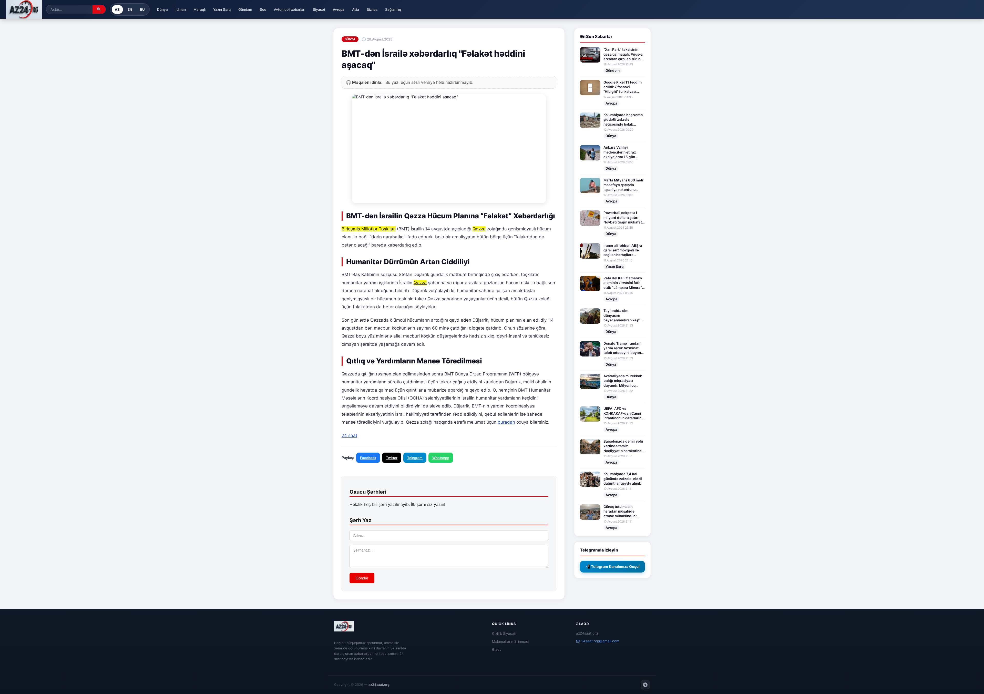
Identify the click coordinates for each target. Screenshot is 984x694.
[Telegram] (645, 684)
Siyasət (319, 9)
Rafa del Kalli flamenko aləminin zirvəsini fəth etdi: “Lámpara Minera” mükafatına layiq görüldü (622, 283)
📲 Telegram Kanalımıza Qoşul (613, 566)
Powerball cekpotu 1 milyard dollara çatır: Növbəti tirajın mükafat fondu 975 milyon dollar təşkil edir (623, 217)
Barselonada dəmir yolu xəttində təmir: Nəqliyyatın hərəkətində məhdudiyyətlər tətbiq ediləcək (623, 446)
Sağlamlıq (393, 9)
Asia (355, 9)
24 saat (349, 435)
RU (142, 9)
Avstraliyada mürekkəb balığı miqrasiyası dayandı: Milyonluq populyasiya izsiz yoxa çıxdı (622, 381)
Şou (263, 9)
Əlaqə (496, 649)
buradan (506, 422)
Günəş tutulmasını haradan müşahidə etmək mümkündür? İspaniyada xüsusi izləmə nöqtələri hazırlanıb (620, 511)
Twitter (391, 458)
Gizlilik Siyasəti (504, 633)
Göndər (362, 578)
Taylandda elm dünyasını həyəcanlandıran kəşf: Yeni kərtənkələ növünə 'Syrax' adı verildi (623, 315)
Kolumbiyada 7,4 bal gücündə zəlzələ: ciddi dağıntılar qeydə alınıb (622, 478)
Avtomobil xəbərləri (289, 9)
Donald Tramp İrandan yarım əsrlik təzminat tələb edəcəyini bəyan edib (622, 348)
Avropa (338, 9)
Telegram (415, 458)
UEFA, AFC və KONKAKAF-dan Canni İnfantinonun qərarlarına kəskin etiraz (623, 413)
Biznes (372, 9)
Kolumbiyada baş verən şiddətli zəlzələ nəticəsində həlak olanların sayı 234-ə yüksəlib (623, 120)
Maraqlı (199, 9)
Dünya (162, 9)
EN (130, 9)
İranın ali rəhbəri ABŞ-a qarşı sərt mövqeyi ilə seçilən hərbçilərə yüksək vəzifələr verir (622, 250)
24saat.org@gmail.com (600, 641)
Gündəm (245, 9)
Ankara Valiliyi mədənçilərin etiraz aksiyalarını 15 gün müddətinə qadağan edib (620, 152)
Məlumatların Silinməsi (510, 641)
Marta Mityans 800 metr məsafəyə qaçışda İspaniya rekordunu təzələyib (623, 185)
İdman (181, 9)
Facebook (368, 458)
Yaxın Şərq (222, 9)
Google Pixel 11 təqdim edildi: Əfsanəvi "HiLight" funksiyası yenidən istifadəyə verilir (622, 87)
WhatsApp (440, 458)
